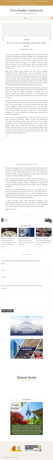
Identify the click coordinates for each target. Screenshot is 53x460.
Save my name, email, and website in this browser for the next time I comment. (21, 285)
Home (7, 1)
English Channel (20, 1)
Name (3, 263)
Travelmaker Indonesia (26, 10)
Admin (31, 49)
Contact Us (31, 4)
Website (3, 277)
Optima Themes (14, 457)
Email (3, 270)
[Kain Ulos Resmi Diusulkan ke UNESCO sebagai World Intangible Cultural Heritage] (48, 220)
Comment (4, 288)
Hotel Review (42, 1)
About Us (12, 1)
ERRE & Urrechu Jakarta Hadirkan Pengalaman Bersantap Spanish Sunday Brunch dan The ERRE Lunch (8, 242)
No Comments (26, 215)
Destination (28, 1)
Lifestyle (36, 1)
